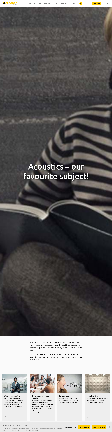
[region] (56, 427)
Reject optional (84, 427)
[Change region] (108, 3)
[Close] (109, 427)
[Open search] (104, 3)
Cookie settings (70, 427)
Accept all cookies (99, 427)
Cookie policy (34, 430)
